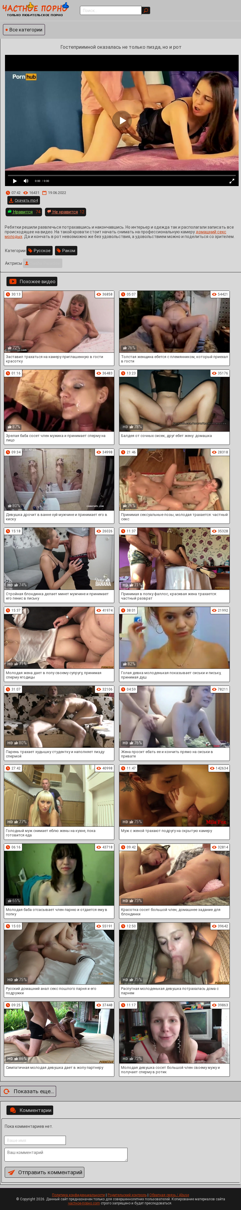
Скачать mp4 (26, 200)
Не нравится (64, 212)
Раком (68, 250)
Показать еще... (34, 1091)
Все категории (25, 30)
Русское (42, 250)
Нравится (22, 212)
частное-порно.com (84, 1203)
